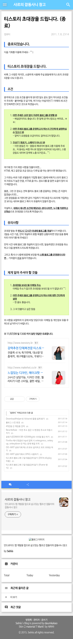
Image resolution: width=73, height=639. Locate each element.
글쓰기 (44, 620)
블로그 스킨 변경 (13, 423)
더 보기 (13, 597)
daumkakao (51, 623)
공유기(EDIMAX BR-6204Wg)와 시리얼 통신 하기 (28, 437)
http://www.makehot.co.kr (22, 367)
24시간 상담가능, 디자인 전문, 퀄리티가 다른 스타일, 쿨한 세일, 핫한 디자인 (26, 379)
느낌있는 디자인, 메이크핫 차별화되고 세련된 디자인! (25, 373)
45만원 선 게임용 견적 (15, 426)
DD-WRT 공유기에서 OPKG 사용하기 (22, 454)
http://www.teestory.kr (20, 343)
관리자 (36, 620)
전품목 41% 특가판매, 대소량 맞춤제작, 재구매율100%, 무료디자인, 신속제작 (26, 354)
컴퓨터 (7, 34)
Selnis (19, 623)
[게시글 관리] (21, 399)
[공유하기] (17, 399)
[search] (68, 5)
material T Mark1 (35, 626)
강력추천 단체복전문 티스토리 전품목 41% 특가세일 (26, 348)
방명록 (29, 620)
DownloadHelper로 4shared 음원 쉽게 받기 (25, 419)
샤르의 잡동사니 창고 (30, 5)
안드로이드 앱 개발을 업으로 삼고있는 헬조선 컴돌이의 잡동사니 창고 (29, 506)
